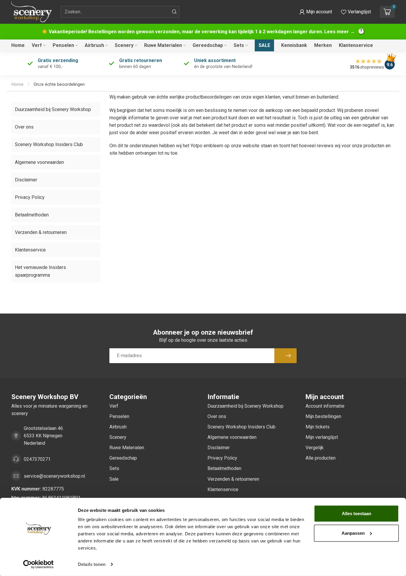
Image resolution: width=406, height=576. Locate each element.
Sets (239, 45)
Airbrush (94, 45)
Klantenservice (356, 45)
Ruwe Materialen (163, 45)
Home (18, 45)
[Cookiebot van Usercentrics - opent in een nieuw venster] (38, 564)
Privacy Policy (30, 197)
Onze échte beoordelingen (59, 84)
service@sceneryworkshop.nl (54, 476)
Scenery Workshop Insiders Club (49, 144)
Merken (323, 45)
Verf (37, 45)
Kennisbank (294, 45)
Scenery (124, 45)
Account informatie (325, 406)
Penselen (63, 45)
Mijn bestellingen (323, 416)
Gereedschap (208, 45)
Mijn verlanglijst (322, 437)
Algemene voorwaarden (39, 162)
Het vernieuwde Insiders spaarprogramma (40, 271)
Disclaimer (26, 180)
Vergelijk (315, 447)
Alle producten (321, 458)
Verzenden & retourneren (41, 232)
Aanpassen (353, 532)
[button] (315, 12)
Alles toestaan (356, 513)
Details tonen (92, 564)
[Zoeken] (174, 12)
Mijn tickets (318, 427)
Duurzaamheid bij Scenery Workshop (53, 109)
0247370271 (37, 459)
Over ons (24, 127)
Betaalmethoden (32, 215)
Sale (264, 45)
